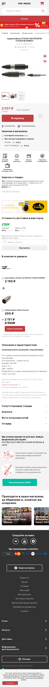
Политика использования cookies (32, 678)
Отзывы (6, 423)
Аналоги (7, 411)
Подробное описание (10, 191)
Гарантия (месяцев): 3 (11, 385)
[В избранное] (40, 118)
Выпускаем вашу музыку (24, 602)
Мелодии (24, 590)
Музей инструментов (24, 607)
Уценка (24, 611)
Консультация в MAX (20, 482)
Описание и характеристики (19, 345)
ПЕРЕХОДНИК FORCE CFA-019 (17, 310)
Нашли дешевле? (23, 110)
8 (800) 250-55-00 (25, 666)
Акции (24, 582)
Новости (24, 577)
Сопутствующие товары (17, 406)
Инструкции (24, 594)
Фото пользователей (15, 417)
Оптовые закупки (24, 598)
